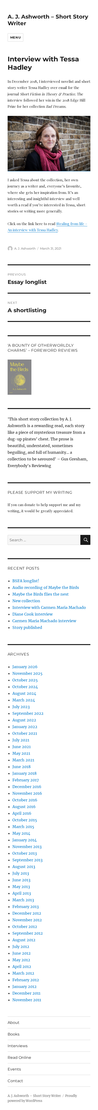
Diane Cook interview (32, 614)
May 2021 (21, 753)
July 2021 (20, 740)
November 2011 (26, 999)
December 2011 (26, 993)
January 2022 (24, 726)
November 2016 (27, 793)
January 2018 (24, 773)
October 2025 (25, 680)
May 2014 (21, 833)
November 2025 (27, 673)
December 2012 (26, 913)
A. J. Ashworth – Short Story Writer (34, 1096)
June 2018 (21, 766)
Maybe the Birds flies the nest (40, 594)
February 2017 (25, 780)
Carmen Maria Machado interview (44, 620)
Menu (15, 37)
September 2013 (27, 860)
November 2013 (27, 846)
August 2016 (24, 806)
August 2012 (23, 939)
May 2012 (21, 959)
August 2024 (24, 693)
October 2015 (24, 820)
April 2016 (21, 813)
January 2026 (25, 666)
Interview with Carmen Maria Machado (49, 607)
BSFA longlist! (25, 580)
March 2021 (23, 760)
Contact (15, 1081)
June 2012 (21, 953)
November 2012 (27, 920)
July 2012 (20, 946)
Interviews (18, 1046)
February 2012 (25, 979)
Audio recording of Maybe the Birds (45, 587)
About (14, 1022)
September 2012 (27, 933)
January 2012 (24, 986)
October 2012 (24, 926)
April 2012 (21, 966)
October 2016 (24, 800)
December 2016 (26, 786)
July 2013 (20, 873)
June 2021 (21, 746)
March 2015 (23, 826)
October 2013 (24, 853)
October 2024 (25, 686)
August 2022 (24, 720)
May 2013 (21, 886)
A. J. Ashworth (25, 248)
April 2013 (21, 893)
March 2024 (23, 700)
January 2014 (24, 840)
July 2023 (21, 706)
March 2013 (23, 900)
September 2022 (28, 713)
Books (14, 1034)
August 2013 (23, 866)
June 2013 (21, 880)
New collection (26, 600)
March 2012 (23, 973)
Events (14, 1069)
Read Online (19, 1057)
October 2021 (24, 733)
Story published (27, 627)
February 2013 (25, 906)
